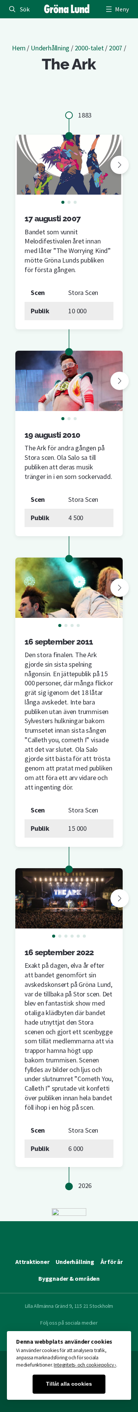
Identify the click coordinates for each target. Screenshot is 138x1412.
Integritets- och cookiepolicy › (85, 1365)
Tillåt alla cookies (69, 1384)
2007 (115, 48)
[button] (119, 165)
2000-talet (89, 48)
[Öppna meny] (116, 9)
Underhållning (50, 48)
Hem (18, 48)
